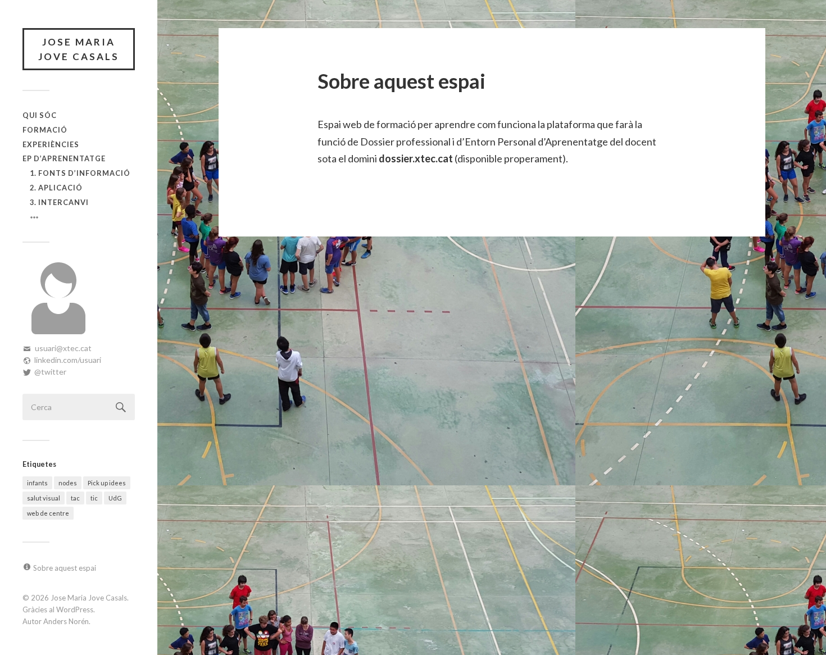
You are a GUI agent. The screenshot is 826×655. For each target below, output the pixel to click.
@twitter (50, 371)
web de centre (48, 513)
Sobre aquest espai (64, 567)
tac (75, 498)
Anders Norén (66, 621)
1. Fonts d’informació (80, 173)
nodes (67, 482)
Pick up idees (107, 482)
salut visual (43, 498)
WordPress (74, 609)
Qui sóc (39, 115)
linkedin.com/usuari (67, 360)
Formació (44, 129)
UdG (115, 498)
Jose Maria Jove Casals (78, 49)
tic (94, 498)
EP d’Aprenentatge (64, 158)
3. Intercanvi (59, 202)
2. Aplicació (56, 187)
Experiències (50, 144)
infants (37, 482)
